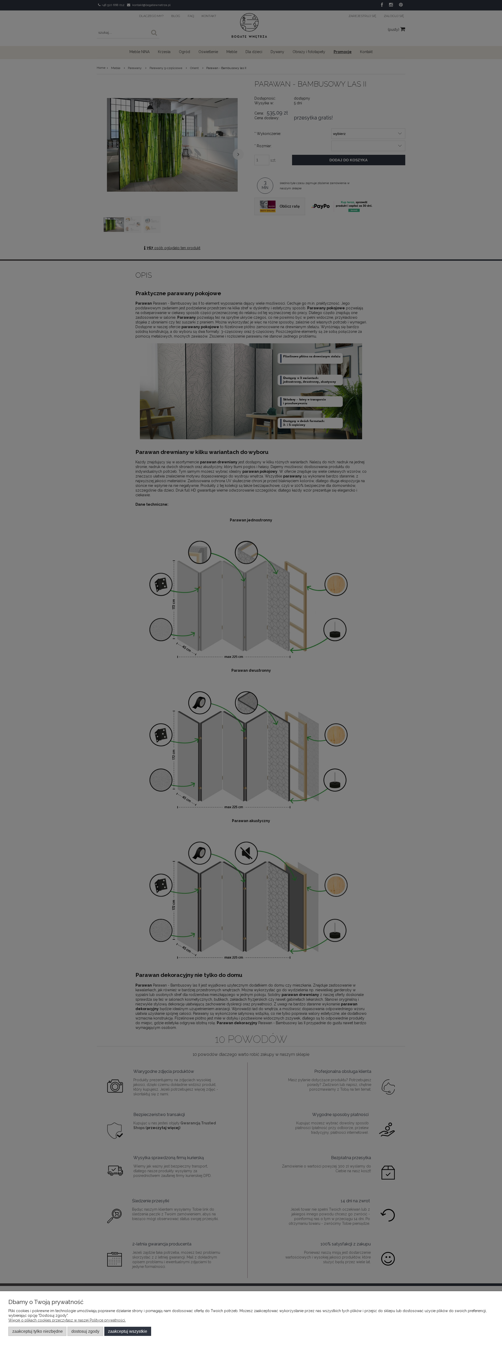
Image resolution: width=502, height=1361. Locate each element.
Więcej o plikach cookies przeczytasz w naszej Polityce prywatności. (67, 1320)
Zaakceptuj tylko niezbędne (37, 1331)
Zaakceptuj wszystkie (127, 1331)
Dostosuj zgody (85, 1331)
